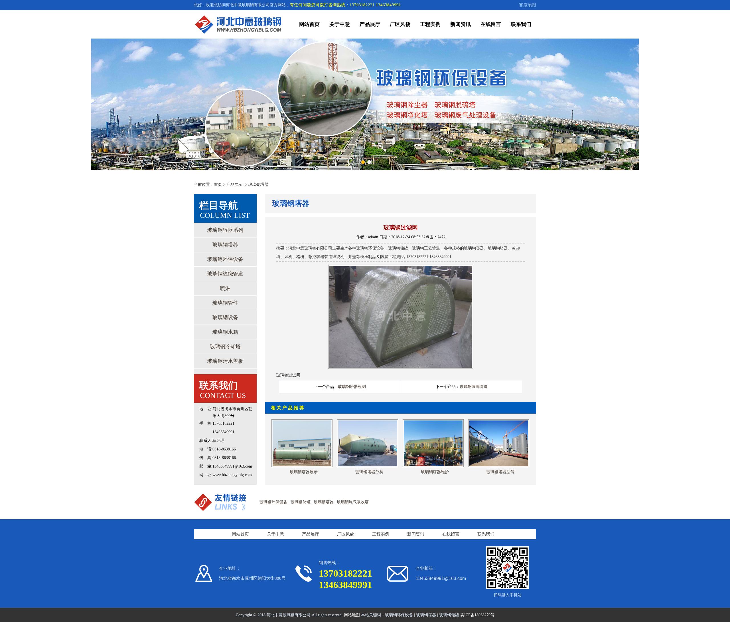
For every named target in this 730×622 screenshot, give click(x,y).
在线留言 (490, 24)
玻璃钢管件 (225, 303)
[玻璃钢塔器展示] (302, 421)
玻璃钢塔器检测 (352, 387)
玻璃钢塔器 (225, 244)
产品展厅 (370, 24)
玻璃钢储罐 (301, 502)
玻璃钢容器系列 (225, 230)
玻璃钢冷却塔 (225, 346)
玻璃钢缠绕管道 (225, 274)
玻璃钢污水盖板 (225, 361)
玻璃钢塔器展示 (304, 472)
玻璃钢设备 (225, 317)
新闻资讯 (460, 24)
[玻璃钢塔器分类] (367, 421)
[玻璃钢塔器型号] (499, 421)
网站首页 (309, 24)
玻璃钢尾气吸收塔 (353, 502)
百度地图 (527, 5)
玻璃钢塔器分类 (369, 472)
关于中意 (339, 24)
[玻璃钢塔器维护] (433, 421)
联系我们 (521, 24)
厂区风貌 (400, 24)
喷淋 (225, 288)
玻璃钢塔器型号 (500, 472)
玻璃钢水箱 (225, 332)
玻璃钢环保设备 (225, 259)
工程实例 (430, 24)
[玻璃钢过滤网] (400, 268)
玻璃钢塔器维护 (435, 472)
